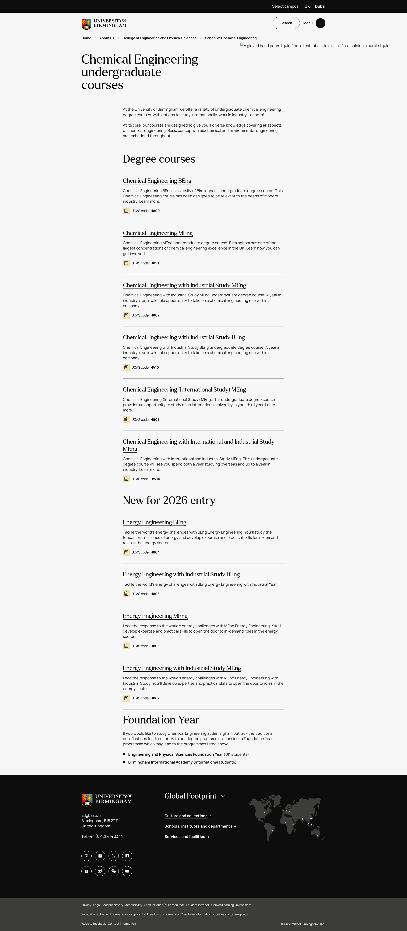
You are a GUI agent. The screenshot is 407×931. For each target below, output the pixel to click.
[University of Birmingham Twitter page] (114, 856)
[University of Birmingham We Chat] (114, 871)
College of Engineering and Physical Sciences (160, 38)
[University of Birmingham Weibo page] (100, 871)
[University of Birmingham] (104, 23)
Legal (96, 905)
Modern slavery (113, 905)
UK (307, 6)
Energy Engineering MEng (155, 616)
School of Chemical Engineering (231, 38)
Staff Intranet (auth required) (164, 905)
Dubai (320, 6)
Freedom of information (163, 914)
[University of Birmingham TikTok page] (86, 871)
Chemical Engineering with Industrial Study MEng (184, 285)
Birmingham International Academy (160, 762)
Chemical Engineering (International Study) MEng (184, 389)
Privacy (86, 905)
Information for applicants (127, 914)
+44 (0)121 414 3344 (105, 836)
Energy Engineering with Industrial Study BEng (181, 574)
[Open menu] (320, 23)
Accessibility (133, 905)
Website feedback (93, 923)
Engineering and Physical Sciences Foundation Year (176, 754)
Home (86, 38)
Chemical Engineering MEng (158, 233)
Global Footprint (190, 796)
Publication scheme (94, 914)
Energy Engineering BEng (154, 522)
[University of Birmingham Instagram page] (86, 856)
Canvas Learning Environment (231, 905)
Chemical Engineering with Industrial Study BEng (184, 337)
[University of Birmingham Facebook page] (127, 856)
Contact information (122, 923)
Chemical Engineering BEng (157, 181)
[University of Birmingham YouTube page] (127, 871)
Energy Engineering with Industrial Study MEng (182, 668)
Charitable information (196, 914)
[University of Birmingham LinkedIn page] (100, 856)
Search (286, 23)
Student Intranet (197, 905)
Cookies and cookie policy (230, 914)
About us (106, 38)
